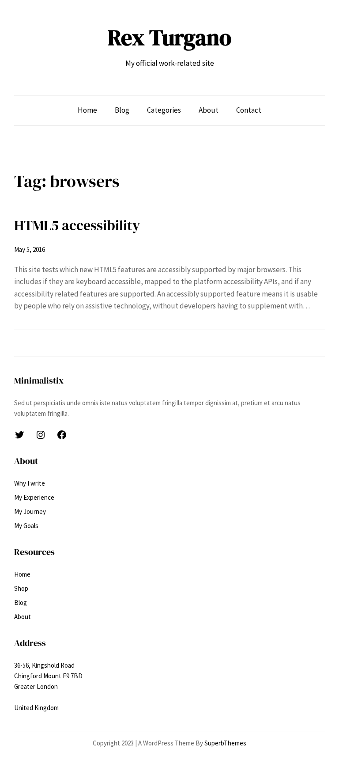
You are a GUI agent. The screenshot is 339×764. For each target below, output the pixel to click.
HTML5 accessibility (77, 225)
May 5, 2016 (29, 249)
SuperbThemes (225, 743)
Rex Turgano (169, 37)
